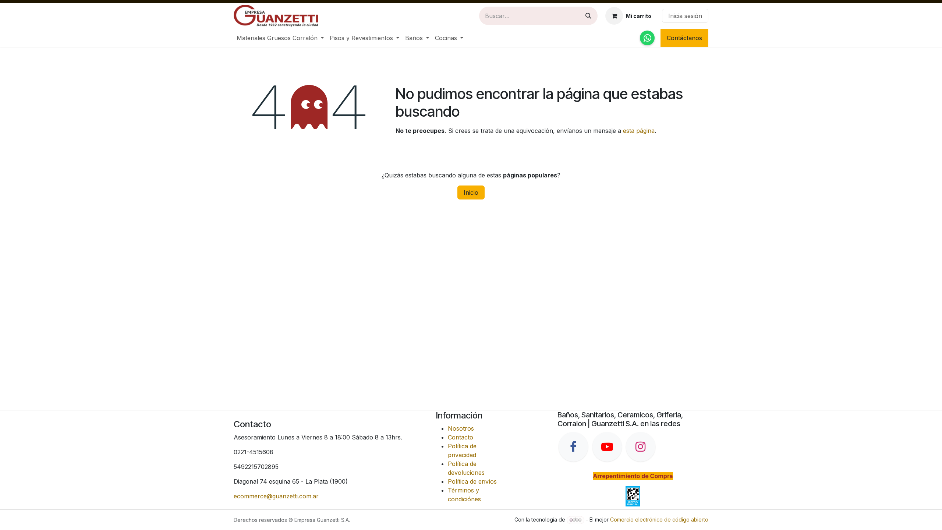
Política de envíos (472, 481)
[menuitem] (280, 38)
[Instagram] (640, 447)
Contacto (460, 437)
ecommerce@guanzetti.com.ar (276, 496)
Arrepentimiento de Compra (633, 476)
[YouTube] (607, 447)
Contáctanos (684, 38)
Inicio (471, 192)
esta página (639, 130)
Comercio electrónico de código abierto (659, 519)
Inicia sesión (685, 16)
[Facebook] (573, 447)
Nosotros (461, 428)
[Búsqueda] (588, 16)
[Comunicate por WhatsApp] (647, 38)
